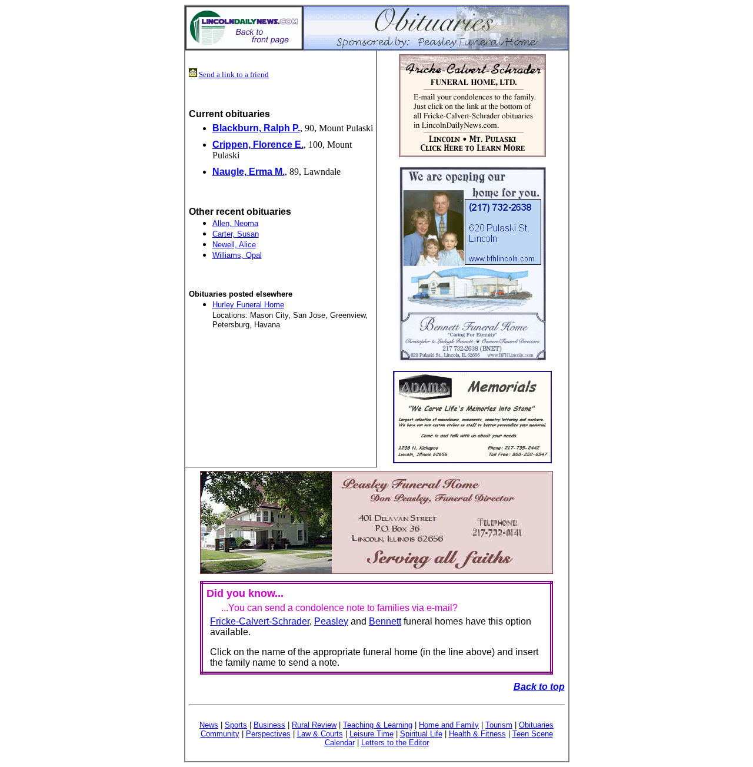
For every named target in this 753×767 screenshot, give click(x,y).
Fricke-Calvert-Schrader (259, 621)
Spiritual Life (421, 733)
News (208, 724)
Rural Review (314, 724)
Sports (236, 724)
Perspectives (268, 733)
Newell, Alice (234, 244)
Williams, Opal (237, 255)
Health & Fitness (477, 733)
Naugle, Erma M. (248, 172)
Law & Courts (320, 733)
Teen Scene (532, 733)
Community (220, 733)
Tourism (498, 724)
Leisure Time (371, 733)
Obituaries (536, 724)
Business (269, 724)
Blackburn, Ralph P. (256, 128)
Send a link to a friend (234, 74)
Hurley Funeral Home (248, 304)
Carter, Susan (235, 234)
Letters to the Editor (395, 742)
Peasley (331, 621)
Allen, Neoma (235, 223)
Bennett (385, 621)
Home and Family (449, 724)
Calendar (340, 742)
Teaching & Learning (377, 724)
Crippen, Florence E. (258, 145)
